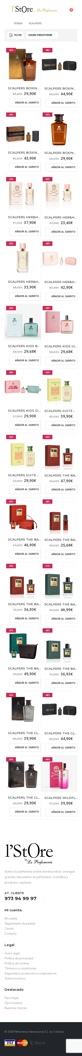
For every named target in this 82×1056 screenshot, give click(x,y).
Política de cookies (17, 963)
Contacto (11, 934)
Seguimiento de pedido (20, 924)
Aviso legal (12, 953)
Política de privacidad (19, 958)
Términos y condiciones (20, 968)
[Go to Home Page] (6, 23)
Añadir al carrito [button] (27, 102)
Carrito (9, 929)
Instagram (60, 898)
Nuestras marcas (16, 1008)
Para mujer (12, 998)
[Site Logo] (34, 9)
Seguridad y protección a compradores (31, 974)
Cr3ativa (58, 1032)
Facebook (52, 898)
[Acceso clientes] (74, 6)
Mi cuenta (11, 919)
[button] (8, 9)
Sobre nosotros (15, 979)
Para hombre (13, 1003)
